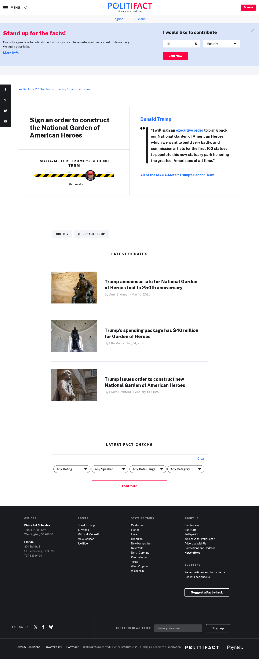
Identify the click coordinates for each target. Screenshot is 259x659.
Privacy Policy (53, 647)
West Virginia (139, 566)
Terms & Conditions (28, 647)
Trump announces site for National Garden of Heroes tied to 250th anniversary (151, 284)
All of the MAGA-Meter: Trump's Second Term (177, 175)
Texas (134, 561)
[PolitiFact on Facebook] (43, 627)
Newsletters (192, 552)
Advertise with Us (195, 543)
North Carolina (140, 552)
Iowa (134, 534)
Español (141, 19)
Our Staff (190, 529)
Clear (201, 458)
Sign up (218, 628)
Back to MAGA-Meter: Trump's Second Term (54, 89)
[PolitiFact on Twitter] (36, 627)
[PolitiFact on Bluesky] (51, 627)
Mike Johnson (86, 538)
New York (137, 548)
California (137, 525)
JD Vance (83, 529)
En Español (191, 534)
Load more (129, 486)
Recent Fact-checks (197, 576)
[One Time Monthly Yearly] (221, 43)
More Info (11, 53)
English (118, 19)
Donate (248, 7)
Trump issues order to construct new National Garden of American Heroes (145, 382)
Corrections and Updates (199, 548)
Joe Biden (83, 543)
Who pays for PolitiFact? (199, 538)
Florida (135, 529)
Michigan (137, 538)
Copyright (72, 647)
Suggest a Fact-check (207, 592)
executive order (189, 130)
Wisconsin (137, 570)
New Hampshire (141, 543)
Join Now (175, 56)
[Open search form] (26, 7)
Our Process (191, 525)
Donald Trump (155, 119)
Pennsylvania (139, 557)
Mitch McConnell (88, 534)
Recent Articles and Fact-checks (204, 572)
